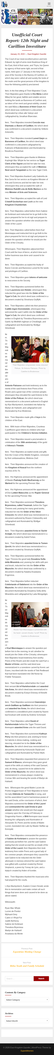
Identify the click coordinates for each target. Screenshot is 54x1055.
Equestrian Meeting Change (27, 951)
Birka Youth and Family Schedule (27, 966)
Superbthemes (27, 1051)
